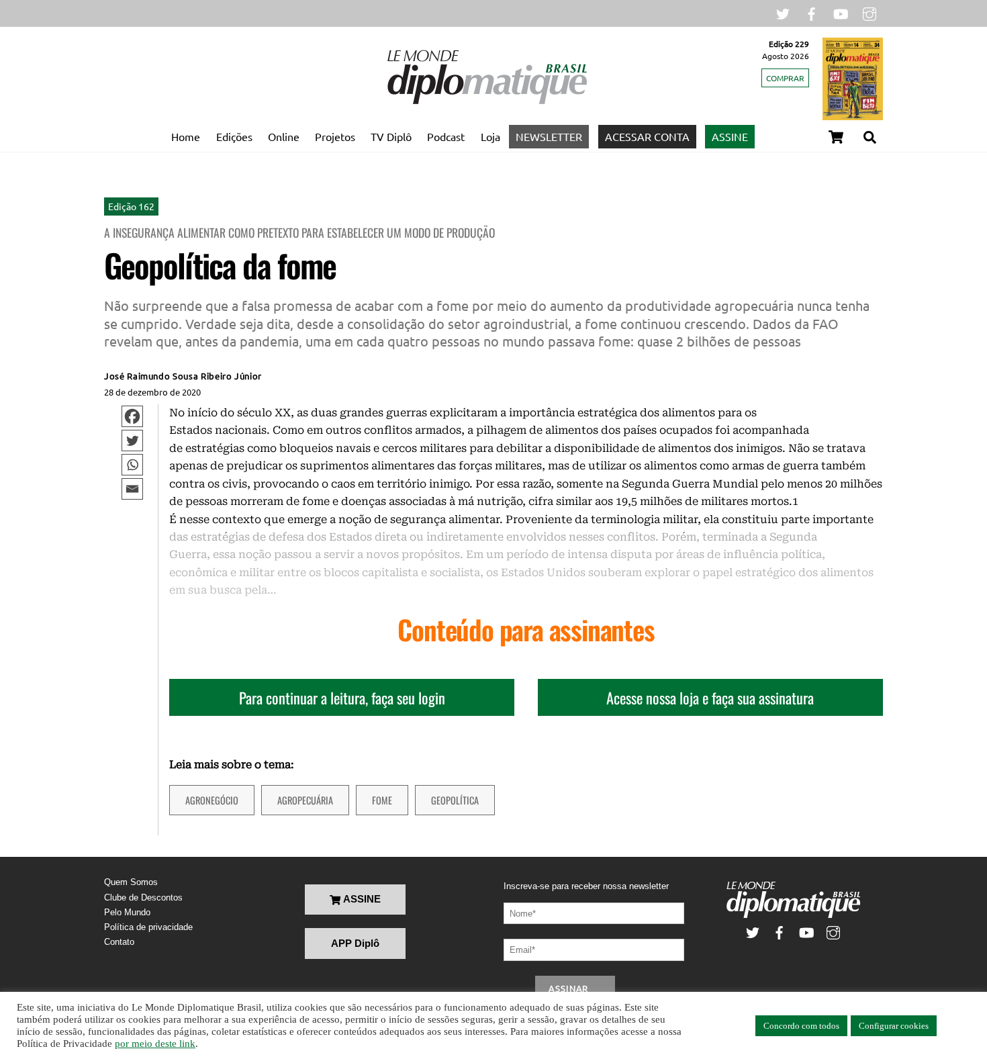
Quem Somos (131, 882)
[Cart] (835, 137)
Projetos (335, 136)
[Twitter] (132, 440)
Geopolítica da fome (220, 265)
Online (283, 136)
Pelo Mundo (127, 912)
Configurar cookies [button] (894, 1026)
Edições (234, 136)
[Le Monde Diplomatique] (487, 101)
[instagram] (869, 12)
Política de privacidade (148, 927)
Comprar (785, 78)
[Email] (132, 489)
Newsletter (549, 136)
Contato (119, 942)
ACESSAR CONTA (647, 136)
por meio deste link (155, 1043)
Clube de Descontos (143, 897)
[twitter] (782, 12)
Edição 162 (131, 206)
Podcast (446, 136)
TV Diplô (391, 136)
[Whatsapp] (132, 464)
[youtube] (840, 12)
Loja (490, 136)
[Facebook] (132, 416)
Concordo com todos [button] (801, 1026)
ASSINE (730, 136)
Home (185, 136)
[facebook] (811, 12)
